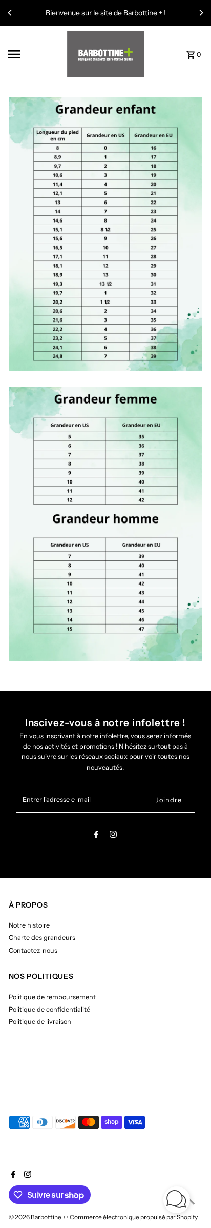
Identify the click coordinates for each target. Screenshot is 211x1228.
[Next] (200, 13)
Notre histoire (29, 925)
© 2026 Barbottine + (38, 1217)
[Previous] (10, 13)
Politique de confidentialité (49, 1009)
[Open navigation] (34, 54)
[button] (176, 1201)
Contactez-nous (33, 950)
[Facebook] (96, 836)
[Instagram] (113, 836)
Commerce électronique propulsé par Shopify (134, 1217)
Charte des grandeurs (42, 937)
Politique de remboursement (52, 997)
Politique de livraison (40, 1021)
